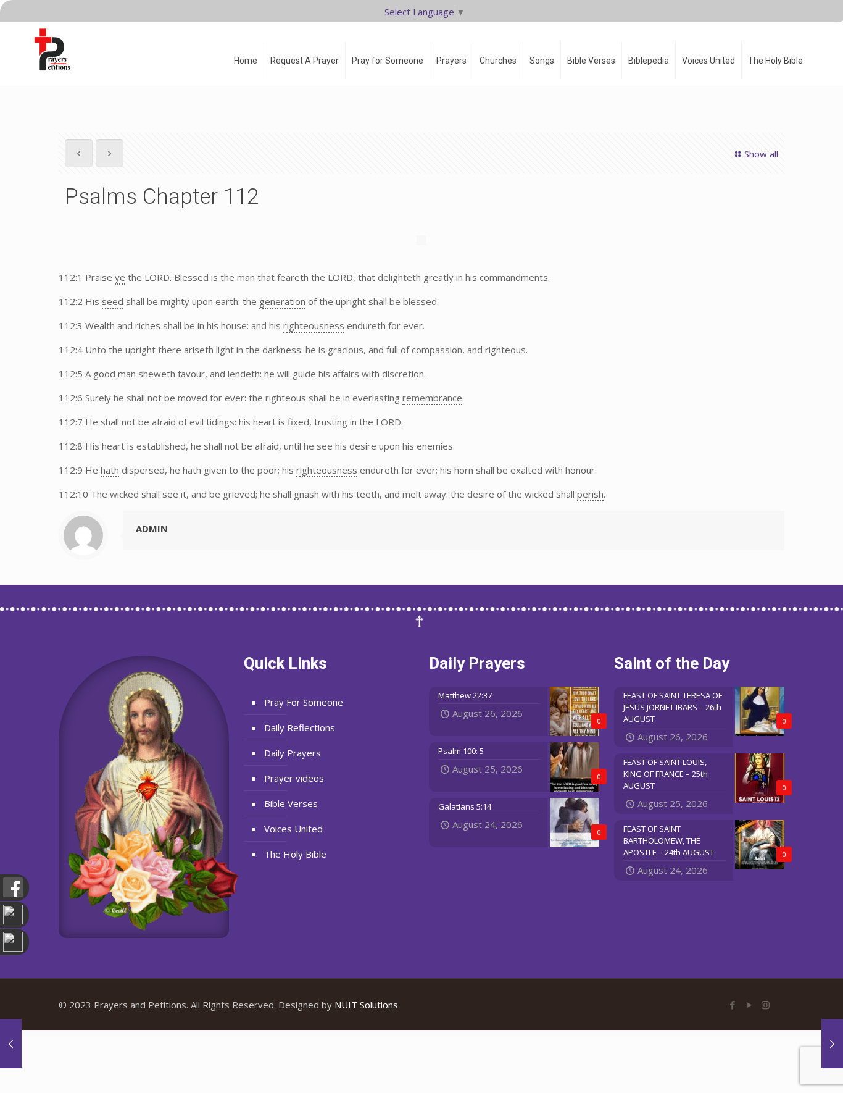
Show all (761, 154)
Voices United (293, 829)
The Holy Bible (295, 854)
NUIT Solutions (366, 1005)
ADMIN (152, 528)
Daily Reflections (299, 727)
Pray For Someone (303, 702)
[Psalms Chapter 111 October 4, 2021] (11, 1043)
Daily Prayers (292, 753)
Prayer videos (294, 778)
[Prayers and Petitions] (57, 49)
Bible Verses (291, 803)
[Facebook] (732, 1005)
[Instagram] (765, 1005)
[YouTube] (748, 1005)
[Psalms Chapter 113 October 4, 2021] (832, 1043)
